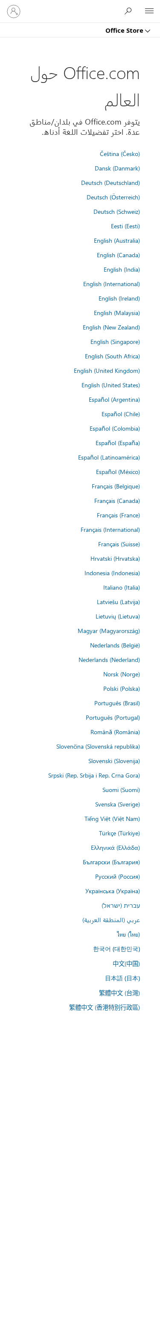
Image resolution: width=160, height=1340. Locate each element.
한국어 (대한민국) (116, 949)
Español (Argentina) (114, 399)
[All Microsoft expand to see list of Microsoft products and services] (149, 11)
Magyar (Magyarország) (109, 630)
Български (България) (111, 861)
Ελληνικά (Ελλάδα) (115, 847)
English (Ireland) (119, 298)
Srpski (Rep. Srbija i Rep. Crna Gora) (94, 775)
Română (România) (115, 731)
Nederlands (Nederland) (109, 659)
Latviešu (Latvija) (118, 601)
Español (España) (118, 442)
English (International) (111, 283)
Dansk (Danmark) (117, 168)
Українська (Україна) (112, 890)
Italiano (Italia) (121, 587)
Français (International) (110, 529)
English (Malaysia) (117, 312)
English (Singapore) (115, 341)
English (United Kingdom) (107, 370)
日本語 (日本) (122, 978)
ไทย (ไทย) (128, 934)
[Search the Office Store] (130, 11)
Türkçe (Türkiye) (119, 833)
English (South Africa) (112, 356)
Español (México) (118, 471)
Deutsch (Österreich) (113, 197)
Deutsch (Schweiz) (116, 211)
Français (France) (118, 515)
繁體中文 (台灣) (119, 992)
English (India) (122, 269)
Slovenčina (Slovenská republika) (98, 746)
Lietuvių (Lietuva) (118, 616)
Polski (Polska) (121, 688)
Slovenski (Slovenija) (114, 760)
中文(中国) (126, 963)
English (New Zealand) (111, 327)
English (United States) (110, 384)
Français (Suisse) (119, 543)
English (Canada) (118, 254)
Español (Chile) (121, 413)
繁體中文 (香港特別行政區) (104, 1007)
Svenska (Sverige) (117, 804)
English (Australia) (117, 240)
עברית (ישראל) (121, 905)
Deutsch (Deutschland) (110, 182)
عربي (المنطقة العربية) (111, 919)
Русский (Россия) (117, 876)
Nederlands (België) (115, 645)
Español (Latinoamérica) (109, 457)
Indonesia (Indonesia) (112, 572)
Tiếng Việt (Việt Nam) (112, 818)
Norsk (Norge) (121, 674)
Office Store (125, 30)
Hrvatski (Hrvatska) (115, 558)
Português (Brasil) (117, 702)
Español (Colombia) (115, 428)
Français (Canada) (117, 500)
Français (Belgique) (116, 486)
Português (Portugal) (113, 717)
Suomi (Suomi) (121, 789)
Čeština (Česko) (120, 153)
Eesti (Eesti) (125, 225)
